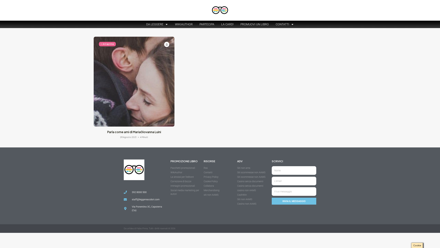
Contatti (282, 24)
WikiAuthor (184, 24)
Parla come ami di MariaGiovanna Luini (134, 132)
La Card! (227, 24)
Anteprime (108, 44)
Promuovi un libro (254, 24)
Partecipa (207, 24)
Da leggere (154, 24)
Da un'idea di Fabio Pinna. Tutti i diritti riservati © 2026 (149, 228)
